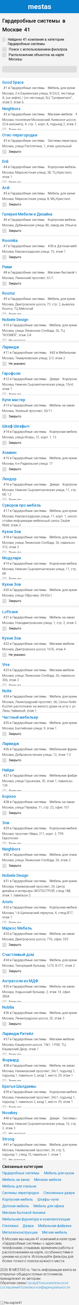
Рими (7, 267)
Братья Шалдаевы (19, 1086)
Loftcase (10, 612)
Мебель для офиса (48, 1206)
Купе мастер (13, 400)
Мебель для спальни (19, 1186)
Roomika (10, 240)
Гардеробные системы (21, 1173)
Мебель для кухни (61, 88)
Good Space (13, 82)
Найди (8, 770)
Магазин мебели (60, 114)
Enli (5, 161)
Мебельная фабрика (54, 1226)
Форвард (10, 1060)
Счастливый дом (18, 954)
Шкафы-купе (48, 1199)
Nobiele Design (15, 319)
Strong (8, 1139)
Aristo (7, 902)
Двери (54, 379)
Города (32, 1283)
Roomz (8, 293)
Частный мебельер (20, 717)
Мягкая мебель (54, 1232)
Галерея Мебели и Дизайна (27, 214)
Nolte (7, 691)
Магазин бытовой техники (23, 1213)
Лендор (9, 479)
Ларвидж (10, 347)
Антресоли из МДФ (20, 981)
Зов (5, 823)
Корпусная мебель (62, 167)
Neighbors (11, 109)
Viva (5, 664)
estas (39, 6)
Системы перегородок (20, 1193)
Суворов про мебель (21, 505)
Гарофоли (11, 373)
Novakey (9, 1113)
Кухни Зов (11, 531)
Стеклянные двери (59, 1193)
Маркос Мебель (17, 928)
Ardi (5, 188)
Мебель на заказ (62, 405)
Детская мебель (15, 1206)
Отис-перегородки (19, 135)
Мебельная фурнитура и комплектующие (36, 1219)
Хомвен (9, 452)
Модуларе (11, 558)
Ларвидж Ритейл (17, 1033)
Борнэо (9, 796)
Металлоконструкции (20, 1232)
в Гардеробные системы (24, 88)
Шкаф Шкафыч (15, 426)
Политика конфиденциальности (45, 1287)
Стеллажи (10, 1226)
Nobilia (8, 1007)
